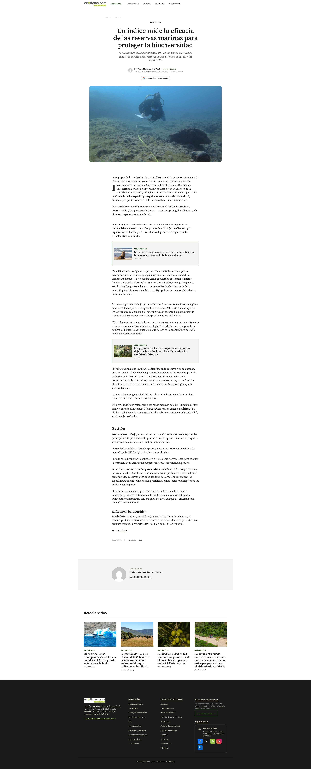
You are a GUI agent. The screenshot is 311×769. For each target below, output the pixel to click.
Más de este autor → (140, 577)
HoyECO (147, 4)
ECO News (160, 4)
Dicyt (124, 530)
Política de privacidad (170, 726)
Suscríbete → (206, 713)
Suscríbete (175, 4)
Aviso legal (165, 721)
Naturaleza (116, 18)
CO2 (130, 721)
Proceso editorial (169, 69)
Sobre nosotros (167, 708)
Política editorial (168, 712)
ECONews (165, 739)
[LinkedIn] (200, 747)
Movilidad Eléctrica (137, 717)
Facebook (132, 540)
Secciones (116, 4)
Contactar (133, 4)
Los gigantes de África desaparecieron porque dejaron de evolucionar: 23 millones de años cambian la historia (162, 351)
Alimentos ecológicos (138, 735)
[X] (206, 741)
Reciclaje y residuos (137, 730)
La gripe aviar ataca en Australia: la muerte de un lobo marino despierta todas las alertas (164, 254)
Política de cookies (169, 730)
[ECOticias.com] (95, 4)
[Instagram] (219, 741)
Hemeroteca (166, 743)
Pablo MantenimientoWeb (149, 69)
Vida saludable (135, 739)
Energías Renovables (138, 712)
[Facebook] (200, 741)
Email (140, 540)
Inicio (108, 18)
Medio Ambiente (136, 704)
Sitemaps (165, 748)
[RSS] (212, 741)
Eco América (134, 743)
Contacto (165, 704)
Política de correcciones (171, 717)
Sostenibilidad (135, 726)
